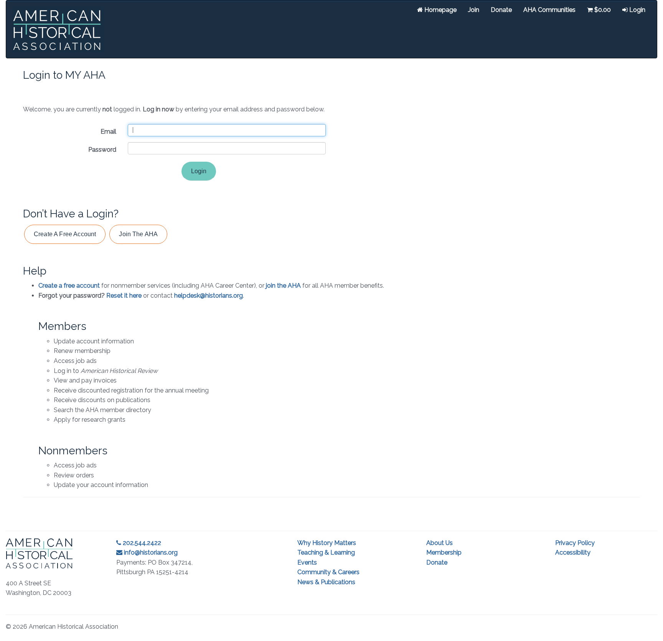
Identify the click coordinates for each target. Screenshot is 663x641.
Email (108, 131)
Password (102, 149)
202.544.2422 (141, 543)
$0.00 (602, 9)
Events (307, 562)
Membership (444, 552)
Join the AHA (138, 234)
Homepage (440, 9)
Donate (501, 9)
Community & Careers (328, 572)
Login (636, 9)
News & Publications (326, 582)
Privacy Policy (575, 543)
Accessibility (572, 552)
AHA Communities (549, 9)
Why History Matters (326, 543)
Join (473, 9)
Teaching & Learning (326, 552)
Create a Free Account (65, 234)
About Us (439, 543)
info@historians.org (150, 552)
